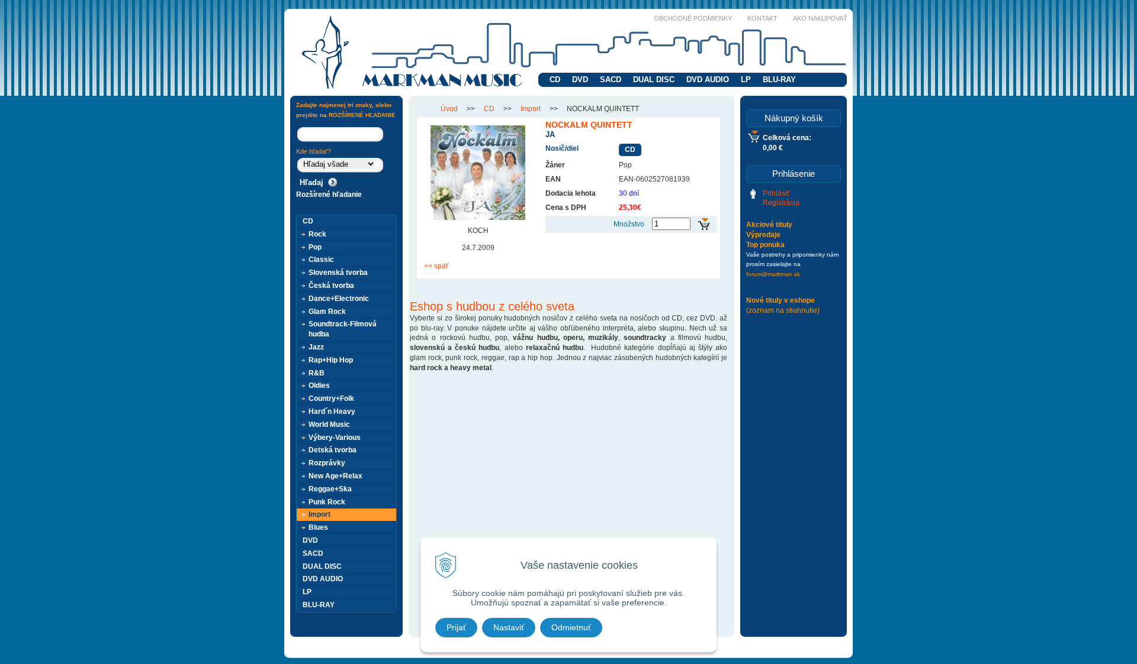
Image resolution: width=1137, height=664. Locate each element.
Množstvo (629, 224)
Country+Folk (331, 398)
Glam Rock (327, 311)
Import (531, 109)
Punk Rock (327, 502)
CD (555, 79)
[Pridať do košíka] (703, 224)
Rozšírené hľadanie (329, 194)
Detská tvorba (332, 450)
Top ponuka (765, 245)
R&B (317, 373)
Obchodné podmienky (693, 18)
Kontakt (762, 18)
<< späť (436, 266)
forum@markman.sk (773, 274)
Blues (318, 527)
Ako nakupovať (820, 18)
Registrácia (781, 203)
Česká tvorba (331, 285)
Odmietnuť (571, 627)
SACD (610, 79)
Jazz (316, 347)
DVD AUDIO (707, 79)
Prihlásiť (776, 193)
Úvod (449, 109)
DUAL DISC (654, 79)
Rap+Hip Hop (331, 360)
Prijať (456, 627)
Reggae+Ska (330, 489)
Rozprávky (327, 463)
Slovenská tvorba (338, 272)
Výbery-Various (335, 437)
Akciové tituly (769, 225)
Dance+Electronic (339, 298)
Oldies (319, 385)
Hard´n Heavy (332, 411)
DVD (580, 79)
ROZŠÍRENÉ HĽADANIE (362, 115)
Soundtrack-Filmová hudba (343, 329)
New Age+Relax (335, 476)
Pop (315, 247)
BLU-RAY (779, 79)
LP (746, 79)
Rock (317, 234)
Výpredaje (763, 235)
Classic (321, 259)
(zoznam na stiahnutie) (783, 310)
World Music (329, 424)
